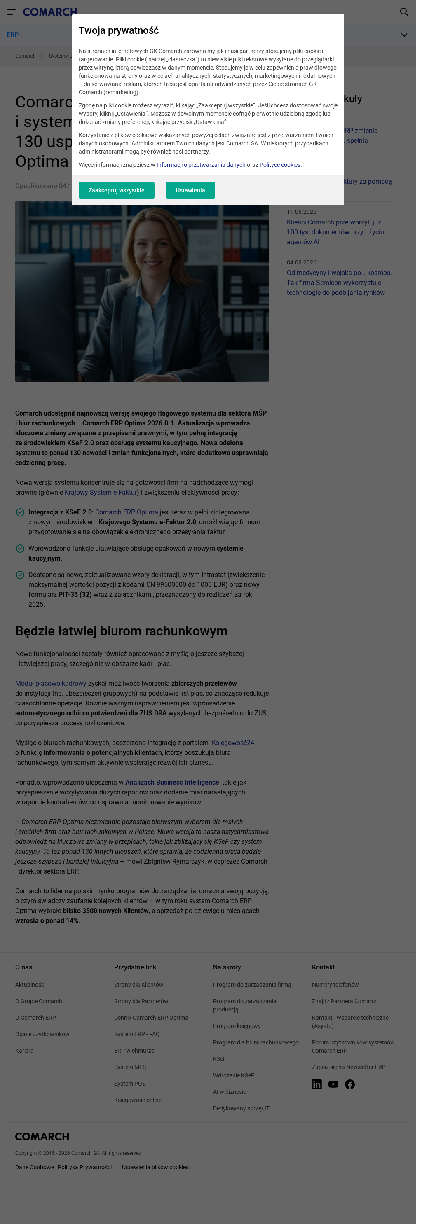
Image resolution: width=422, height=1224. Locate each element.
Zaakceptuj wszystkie (117, 190)
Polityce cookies (280, 164)
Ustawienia (190, 190)
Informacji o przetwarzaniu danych (201, 164)
